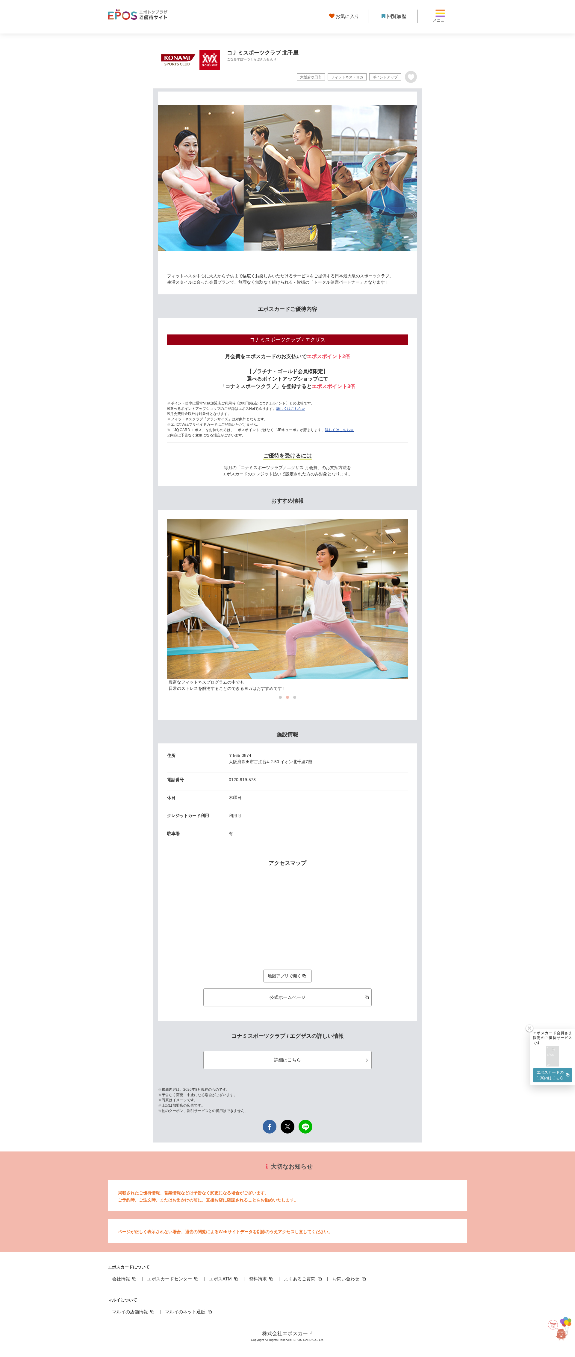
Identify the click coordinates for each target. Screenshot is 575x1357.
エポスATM (221, 1278)
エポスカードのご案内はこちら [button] (550, 1075)
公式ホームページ (287, 997)
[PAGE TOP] (559, 1325)
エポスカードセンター (170, 1278)
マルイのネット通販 (186, 1311)
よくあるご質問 (300, 1278)
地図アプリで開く (284, 975)
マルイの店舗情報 (130, 1311)
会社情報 (121, 1278)
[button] (552, 1056)
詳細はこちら (287, 1059)
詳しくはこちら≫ (290, 409)
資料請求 (258, 1278)
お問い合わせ (346, 1278)
